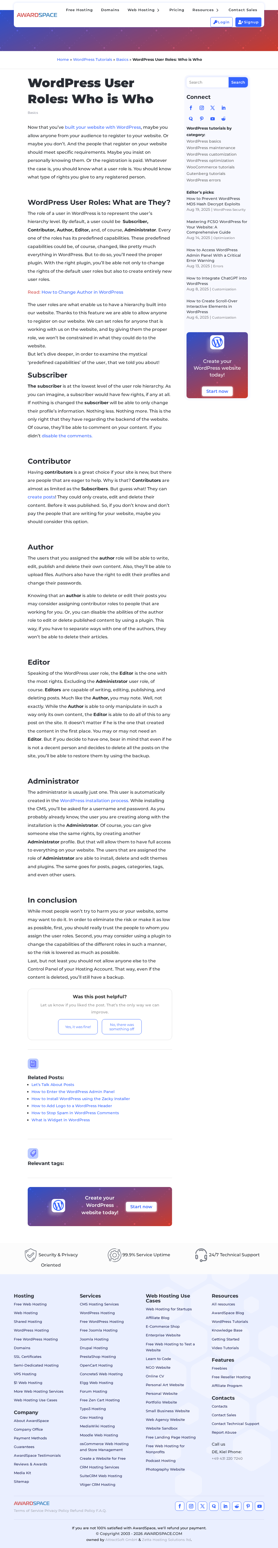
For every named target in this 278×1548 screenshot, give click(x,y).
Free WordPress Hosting (36, 1339)
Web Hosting (26, 1313)
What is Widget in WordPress (60, 1119)
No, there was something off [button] (121, 1026)
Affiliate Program (227, 1385)
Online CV (155, 1376)
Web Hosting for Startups (169, 1309)
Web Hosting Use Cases (35, 1400)
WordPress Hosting (31, 1330)
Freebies (219, 1368)
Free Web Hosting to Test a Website (170, 1347)
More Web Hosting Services (39, 1391)
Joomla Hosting (94, 1339)
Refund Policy (82, 1510)
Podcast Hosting (161, 1460)
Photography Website (165, 1469)
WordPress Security (229, 210)
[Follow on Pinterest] (201, 118)
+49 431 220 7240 (227, 1458)
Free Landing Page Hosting (171, 1437)
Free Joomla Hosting (99, 1330)
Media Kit (22, 1473)
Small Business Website (168, 1411)
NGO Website (158, 1367)
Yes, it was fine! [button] (78, 1027)
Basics (122, 59)
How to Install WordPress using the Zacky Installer (80, 1098)
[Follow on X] (212, 107)
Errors (218, 266)
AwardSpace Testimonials (37, 1455)
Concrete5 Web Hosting (101, 1374)
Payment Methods (30, 1438)
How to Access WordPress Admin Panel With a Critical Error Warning (214, 255)
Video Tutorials (225, 1348)
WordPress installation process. (94, 800)
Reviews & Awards (30, 1464)
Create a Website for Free (103, 1458)
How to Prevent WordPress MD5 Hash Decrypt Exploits (213, 201)
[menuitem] (79, 10)
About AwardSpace (31, 1420)
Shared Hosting (28, 1321)
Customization (224, 289)
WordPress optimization (210, 160)
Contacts (220, 1406)
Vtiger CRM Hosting (97, 1484)
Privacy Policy (57, 1510)
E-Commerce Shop (163, 1326)
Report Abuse (224, 1432)
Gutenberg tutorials (206, 173)
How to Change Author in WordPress (82, 292)
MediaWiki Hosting (97, 1426)
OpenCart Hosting (96, 1365)
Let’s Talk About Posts (52, 1084)
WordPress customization (212, 154)
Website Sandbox (162, 1428)
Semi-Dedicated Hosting (36, 1365)
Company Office (28, 1429)
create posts (41, 497)
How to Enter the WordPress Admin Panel (73, 1091)
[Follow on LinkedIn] (223, 107)
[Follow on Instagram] (201, 107)
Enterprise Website (163, 1335)
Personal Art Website (165, 1385)
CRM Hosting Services (99, 1467)
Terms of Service (28, 1510)
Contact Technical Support (235, 1423)
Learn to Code (158, 1359)
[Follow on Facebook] (191, 107)
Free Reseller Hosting (231, 1377)
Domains (22, 1348)
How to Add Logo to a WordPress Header (71, 1105)
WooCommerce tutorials (211, 167)
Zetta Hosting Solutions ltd (166, 1539)
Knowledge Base (227, 1330)
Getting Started (225, 1339)
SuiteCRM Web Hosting (101, 1476)
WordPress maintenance (211, 147)
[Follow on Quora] (191, 118)
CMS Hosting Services (99, 1304)
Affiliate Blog (157, 1317)
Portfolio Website (161, 1402)
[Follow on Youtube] (212, 118)
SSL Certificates (28, 1356)
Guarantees (24, 1447)
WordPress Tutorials (92, 59)
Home (63, 59)
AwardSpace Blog (228, 1313)
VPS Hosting (25, 1374)
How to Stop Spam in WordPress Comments (75, 1112)
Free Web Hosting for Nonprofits (165, 1449)
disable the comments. (67, 435)
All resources (223, 1304)
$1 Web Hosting (28, 1382)
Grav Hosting (91, 1417)
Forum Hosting (93, 1391)
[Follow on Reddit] (223, 118)
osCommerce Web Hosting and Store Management (104, 1447)
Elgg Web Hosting (96, 1382)
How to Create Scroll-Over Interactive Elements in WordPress (212, 306)
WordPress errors (204, 180)
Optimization (224, 238)
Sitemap (21, 1481)
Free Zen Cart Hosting (100, 1400)
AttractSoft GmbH (121, 1539)
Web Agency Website (165, 1419)
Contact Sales (224, 1415)
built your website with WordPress (103, 127)
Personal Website (162, 1393)
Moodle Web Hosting (99, 1435)
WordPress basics (204, 141)
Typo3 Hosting (93, 1408)
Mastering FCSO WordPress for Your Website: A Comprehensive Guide (217, 227)
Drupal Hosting (94, 1348)
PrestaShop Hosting (98, 1356)
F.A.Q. (101, 1510)
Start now (141, 1206)
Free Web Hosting (30, 1304)
